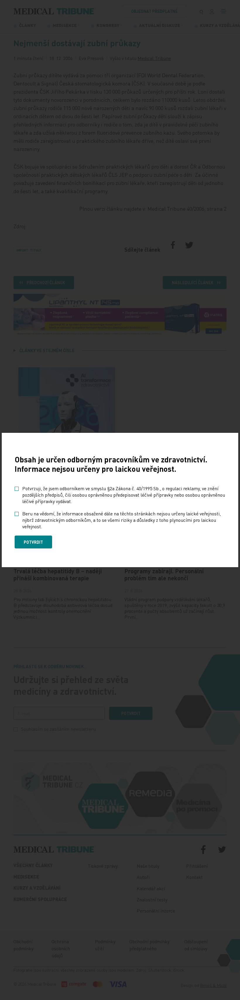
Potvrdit (33, 542)
